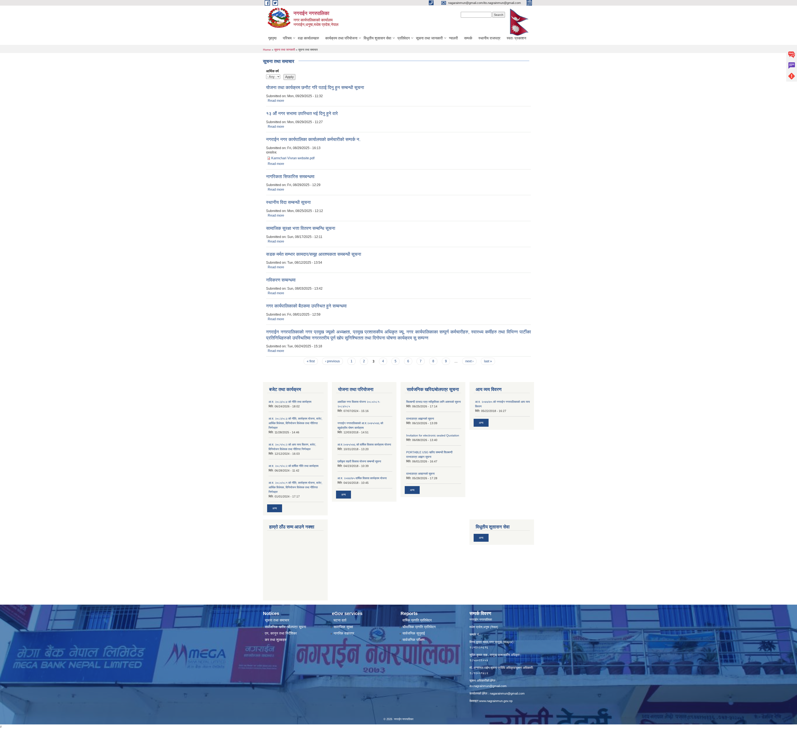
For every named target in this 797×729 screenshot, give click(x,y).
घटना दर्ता (340, 620)
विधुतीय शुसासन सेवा (377, 38)
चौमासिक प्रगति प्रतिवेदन (419, 627)
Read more (276, 100)
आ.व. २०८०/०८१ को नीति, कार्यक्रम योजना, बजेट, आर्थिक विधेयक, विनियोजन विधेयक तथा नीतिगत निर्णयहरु (295, 487)
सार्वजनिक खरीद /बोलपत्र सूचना (285, 627)
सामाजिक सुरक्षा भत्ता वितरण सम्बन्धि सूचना (300, 228)
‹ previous (332, 361)
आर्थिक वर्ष (272, 71)
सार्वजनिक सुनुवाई (413, 633)
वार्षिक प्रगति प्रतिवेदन (417, 620)
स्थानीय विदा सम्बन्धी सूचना (288, 202)
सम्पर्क (468, 38)
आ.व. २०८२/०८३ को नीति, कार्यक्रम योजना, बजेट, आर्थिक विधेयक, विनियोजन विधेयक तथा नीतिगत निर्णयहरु (295, 423)
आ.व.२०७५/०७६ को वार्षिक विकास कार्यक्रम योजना (364, 444)
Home (267, 49)
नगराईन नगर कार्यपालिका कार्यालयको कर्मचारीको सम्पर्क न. (313, 139)
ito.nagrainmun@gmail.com (488, 686)
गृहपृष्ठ (272, 38)
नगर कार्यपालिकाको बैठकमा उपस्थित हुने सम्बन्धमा (306, 306)
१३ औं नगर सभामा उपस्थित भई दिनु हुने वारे (302, 113)
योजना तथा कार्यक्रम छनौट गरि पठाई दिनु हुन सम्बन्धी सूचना (315, 87)
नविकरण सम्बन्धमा (281, 280)
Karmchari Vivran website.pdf (292, 158)
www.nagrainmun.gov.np (495, 701)
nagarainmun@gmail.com (507, 693)
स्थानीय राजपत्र (489, 38)
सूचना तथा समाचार (277, 620)
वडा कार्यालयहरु (308, 38)
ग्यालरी (453, 38)
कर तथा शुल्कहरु (276, 640)
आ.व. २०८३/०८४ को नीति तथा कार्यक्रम (290, 401)
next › (469, 361)
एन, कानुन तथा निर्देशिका (281, 633)
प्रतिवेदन (403, 38)
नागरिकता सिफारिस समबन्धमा (290, 176)
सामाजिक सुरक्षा (343, 627)
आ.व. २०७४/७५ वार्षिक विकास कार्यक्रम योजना (362, 478)
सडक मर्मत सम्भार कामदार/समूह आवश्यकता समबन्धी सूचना (313, 254)
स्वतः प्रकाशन (516, 38)
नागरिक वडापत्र (344, 633)
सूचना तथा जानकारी (429, 38)
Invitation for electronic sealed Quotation (432, 435)
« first (311, 361)
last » (488, 361)
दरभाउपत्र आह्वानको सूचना (420, 418)
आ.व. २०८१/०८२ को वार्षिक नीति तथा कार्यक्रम (293, 466)
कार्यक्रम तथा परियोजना (341, 38)
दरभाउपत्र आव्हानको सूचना (420, 473)
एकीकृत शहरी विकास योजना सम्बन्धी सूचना (359, 461)
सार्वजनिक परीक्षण (413, 640)
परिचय (287, 38)
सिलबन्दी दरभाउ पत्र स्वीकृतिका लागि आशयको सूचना (433, 401)
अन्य (274, 508)
